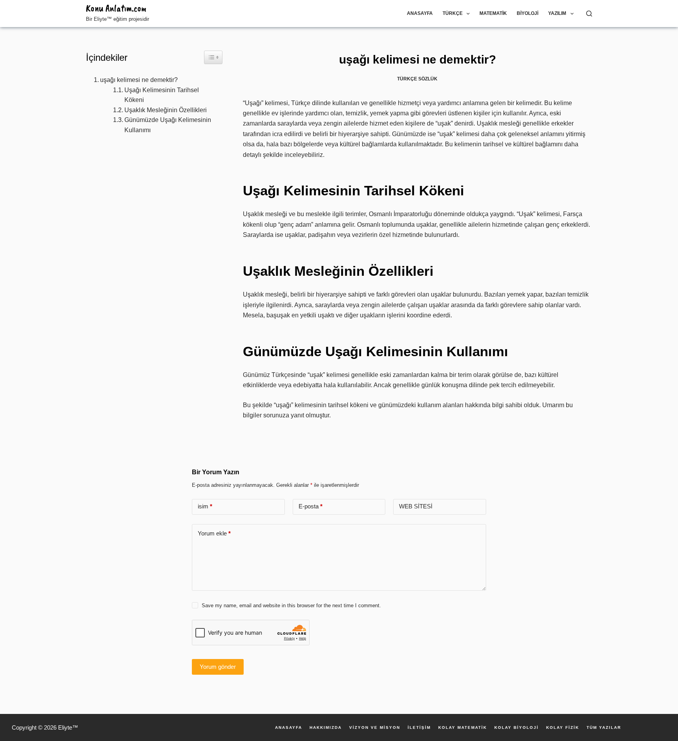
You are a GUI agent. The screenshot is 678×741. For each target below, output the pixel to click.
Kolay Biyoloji (516, 728)
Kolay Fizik (562, 728)
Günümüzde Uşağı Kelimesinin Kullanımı (167, 125)
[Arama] (589, 13)
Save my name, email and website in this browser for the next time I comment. (291, 605)
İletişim (419, 728)
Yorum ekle (214, 533)
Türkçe (453, 13)
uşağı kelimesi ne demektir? (139, 79)
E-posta (311, 506)
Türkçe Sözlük (417, 79)
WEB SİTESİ (415, 506)
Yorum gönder (218, 666)
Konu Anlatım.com (116, 8)
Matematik (493, 13)
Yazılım (557, 13)
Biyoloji (527, 13)
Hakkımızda (326, 728)
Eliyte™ (68, 727)
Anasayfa (420, 13)
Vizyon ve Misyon (374, 728)
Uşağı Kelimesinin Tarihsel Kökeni (161, 95)
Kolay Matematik (462, 728)
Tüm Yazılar (604, 728)
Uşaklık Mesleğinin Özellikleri (165, 110)
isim (205, 506)
